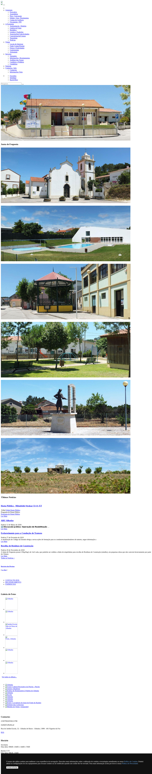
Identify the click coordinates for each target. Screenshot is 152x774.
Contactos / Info (11, 68)
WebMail (13, 78)
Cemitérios (13, 64)
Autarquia (8, 10)
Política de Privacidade (130, 763)
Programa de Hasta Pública (10, 514)
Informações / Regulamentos (20, 58)
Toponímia (13, 38)
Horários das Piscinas (8, 566)
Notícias (13, 40)
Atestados (13, 56)
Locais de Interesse (16, 44)
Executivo (13, 12)
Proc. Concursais (16, 16)
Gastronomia (14, 50)
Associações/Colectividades (19, 34)
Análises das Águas (17, 60)
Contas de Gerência (17, 20)
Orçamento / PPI (15, 22)
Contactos (13, 70)
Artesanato (13, 52)
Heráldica (13, 30)
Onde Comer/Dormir (17, 46)
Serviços (8, 54)
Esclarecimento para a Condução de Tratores (21, 533)
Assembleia (14, 14)
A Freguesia (9, 24)
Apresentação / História (18, 26)
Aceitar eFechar (12, 767)
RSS (2, 732)
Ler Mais (4, 516)
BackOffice (14, 80)
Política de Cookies (131, 761)
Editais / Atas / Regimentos (19, 18)
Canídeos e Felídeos (17, 62)
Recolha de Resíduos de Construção (17, 546)
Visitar (7, 42)
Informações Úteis (16, 72)
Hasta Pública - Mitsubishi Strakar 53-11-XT (21, 506)
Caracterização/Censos (18, 36)
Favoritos (13, 76)
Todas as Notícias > (8, 558)
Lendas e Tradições (16, 32)
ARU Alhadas (7, 520)
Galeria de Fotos (15, 28)
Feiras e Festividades (17, 48)
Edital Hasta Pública (13, 510)
